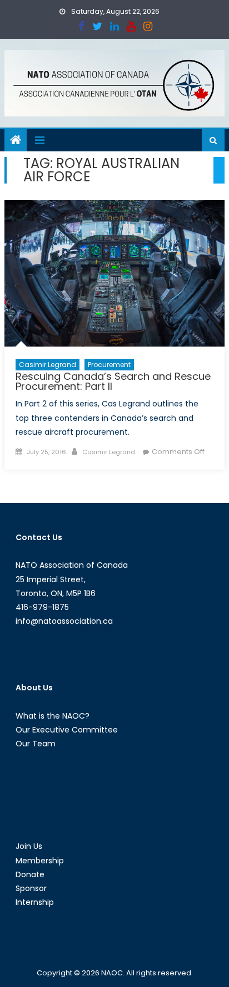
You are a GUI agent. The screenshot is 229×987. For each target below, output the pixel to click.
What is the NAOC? (52, 715)
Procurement (109, 364)
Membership (40, 860)
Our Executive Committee (67, 729)
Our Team (36, 743)
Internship (35, 902)
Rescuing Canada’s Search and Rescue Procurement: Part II (113, 381)
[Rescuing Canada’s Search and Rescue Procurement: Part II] (114, 273)
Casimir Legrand (47, 364)
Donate (30, 874)
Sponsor (31, 888)
